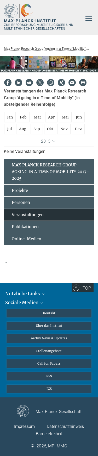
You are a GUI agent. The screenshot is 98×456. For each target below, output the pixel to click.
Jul (9, 129)
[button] (49, 262)
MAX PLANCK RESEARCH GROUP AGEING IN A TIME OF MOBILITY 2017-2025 (50, 172)
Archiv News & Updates (49, 338)
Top (87, 288)
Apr (51, 117)
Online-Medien (26, 238)
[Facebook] (8, 82)
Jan (10, 117)
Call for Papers (49, 363)
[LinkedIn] (18, 82)
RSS (49, 376)
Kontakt (49, 313)
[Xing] (61, 82)
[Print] (83, 82)
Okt (50, 129)
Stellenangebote (49, 351)
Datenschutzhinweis (65, 426)
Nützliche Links (23, 293)
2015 (45, 141)
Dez (78, 129)
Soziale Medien (22, 302)
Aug (22, 129)
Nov (64, 129)
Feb (23, 117)
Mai (65, 117)
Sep (36, 129)
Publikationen (25, 226)
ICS (49, 389)
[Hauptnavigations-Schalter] (88, 18)
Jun (79, 117)
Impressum (24, 426)
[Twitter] (40, 82)
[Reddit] (29, 82)
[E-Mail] (72, 82)
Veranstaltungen (28, 214)
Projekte (20, 190)
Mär (37, 117)
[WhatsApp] (51, 82)
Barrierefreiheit (49, 433)
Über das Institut (49, 326)
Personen (21, 202)
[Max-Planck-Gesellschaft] (26, 411)
